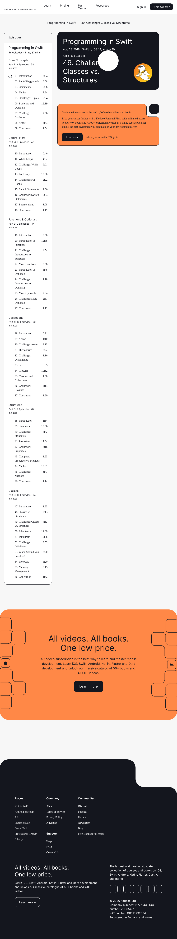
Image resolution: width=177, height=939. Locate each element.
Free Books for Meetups (91, 833)
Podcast (82, 811)
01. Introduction (23, 75)
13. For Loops (22, 174)
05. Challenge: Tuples (27, 98)
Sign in (141, 7)
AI (16, 817)
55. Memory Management (22, 569)
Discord (82, 806)
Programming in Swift (61, 22)
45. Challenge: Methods (23, 473)
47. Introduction (23, 506)
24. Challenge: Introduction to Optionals (23, 283)
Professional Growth (26, 833)
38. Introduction (23, 420)
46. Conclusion (23, 481)
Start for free (161, 7)
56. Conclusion (23, 576)
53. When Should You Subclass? (27, 554)
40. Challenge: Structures (23, 433)
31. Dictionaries (23, 350)
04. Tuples (20, 92)
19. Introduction (23, 235)
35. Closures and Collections (24, 378)
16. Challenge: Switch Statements (27, 196)
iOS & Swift (21, 806)
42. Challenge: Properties (23, 448)
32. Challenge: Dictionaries (23, 357)
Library (19, 839)
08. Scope (20, 122)
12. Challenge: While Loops (26, 166)
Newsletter (84, 822)
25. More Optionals (25, 293)
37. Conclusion (23, 395)
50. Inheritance (23, 531)
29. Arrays (20, 338)
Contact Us (52, 852)
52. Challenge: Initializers (23, 544)
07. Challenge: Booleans (23, 115)
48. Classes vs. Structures (23, 514)
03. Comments (23, 86)
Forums (82, 817)
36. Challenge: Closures (23, 387)
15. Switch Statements (27, 189)
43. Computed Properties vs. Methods (27, 458)
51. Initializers (22, 536)
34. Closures (21, 370)
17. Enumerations (24, 204)
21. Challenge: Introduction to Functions (23, 254)
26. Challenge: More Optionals (26, 300)
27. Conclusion (23, 308)
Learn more (72, 137)
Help (49, 841)
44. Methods (21, 466)
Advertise (51, 822)
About (49, 806)
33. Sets (19, 365)
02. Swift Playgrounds (27, 81)
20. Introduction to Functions (25, 242)
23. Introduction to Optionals (25, 271)
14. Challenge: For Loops (25, 181)
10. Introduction (23, 153)
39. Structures (22, 426)
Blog (80, 828)
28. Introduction (23, 333)
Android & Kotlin (24, 811)
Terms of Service (55, 811)
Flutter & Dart (22, 822)
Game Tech (21, 828)
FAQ (49, 846)
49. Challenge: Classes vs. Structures (27, 523)
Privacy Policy (54, 817)
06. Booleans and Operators (24, 105)
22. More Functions (25, 264)
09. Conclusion (23, 128)
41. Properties (22, 441)
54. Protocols (22, 561)
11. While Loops (24, 159)
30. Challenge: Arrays (27, 344)
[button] (49, 5)
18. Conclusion (23, 210)
